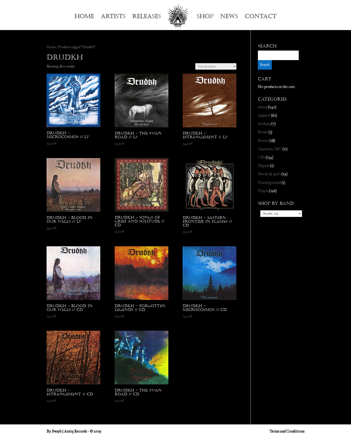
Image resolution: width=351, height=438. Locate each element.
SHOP (205, 17)
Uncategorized (269, 182)
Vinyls (263, 191)
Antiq (262, 107)
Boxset (263, 140)
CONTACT (261, 17)
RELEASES (146, 17)
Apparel (264, 115)
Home (51, 47)
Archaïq (264, 123)
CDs (261, 157)
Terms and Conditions (287, 431)
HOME (84, 17)
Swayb (57, 431)
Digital (263, 165)
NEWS (229, 17)
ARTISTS (113, 17)
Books (263, 132)
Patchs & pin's (269, 174)
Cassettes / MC (270, 149)
